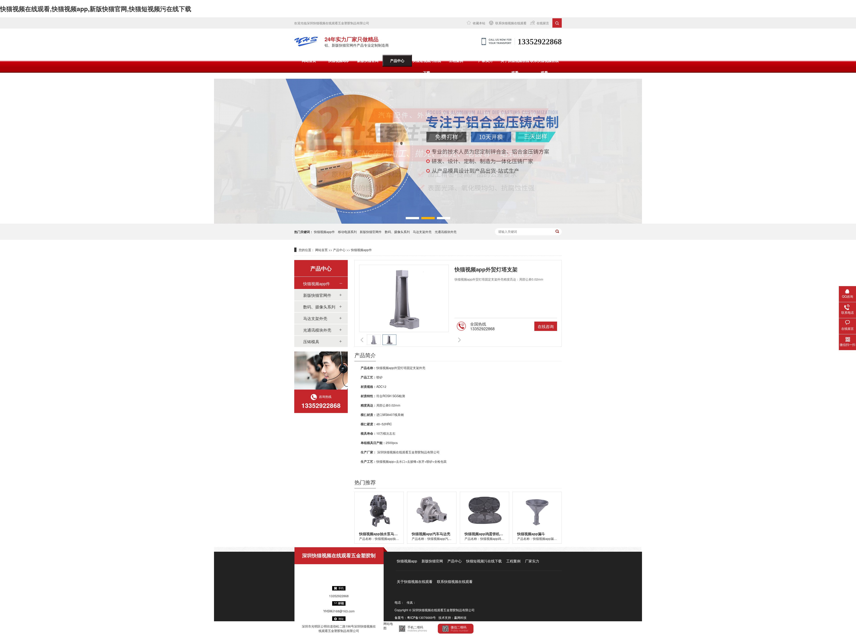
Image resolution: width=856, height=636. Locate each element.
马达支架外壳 (422, 231)
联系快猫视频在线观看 (511, 23)
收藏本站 (479, 23)
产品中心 (397, 60)
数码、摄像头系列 (319, 307)
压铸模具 (311, 341)
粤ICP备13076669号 (421, 617)
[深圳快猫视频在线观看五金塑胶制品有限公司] (306, 41)
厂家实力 (485, 60)
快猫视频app (338, 60)
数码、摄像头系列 (397, 231)
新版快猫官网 (368, 60)
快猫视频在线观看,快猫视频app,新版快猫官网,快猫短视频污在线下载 (95, 8)
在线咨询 (546, 326)
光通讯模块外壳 (446, 231)
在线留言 (543, 23)
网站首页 (309, 60)
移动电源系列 (347, 231)
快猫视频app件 (324, 231)
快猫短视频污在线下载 (426, 66)
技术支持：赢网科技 (452, 617)
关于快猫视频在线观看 (515, 66)
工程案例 (456, 60)
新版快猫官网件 (371, 231)
